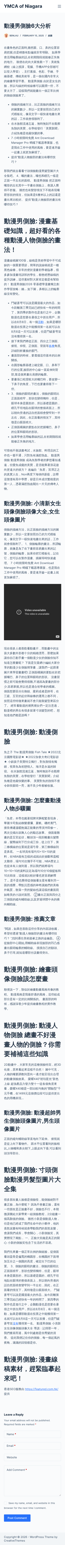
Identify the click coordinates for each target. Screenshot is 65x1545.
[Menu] (59, 6)
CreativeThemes (14, 1540)
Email (11, 1445)
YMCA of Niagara (23, 6)
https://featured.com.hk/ (41, 1389)
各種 (52, 346)
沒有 (15, 1323)
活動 (41, 322)
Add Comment (17, 1470)
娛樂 (50, 35)
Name (11, 1434)
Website (12, 1457)
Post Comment (17, 1518)
